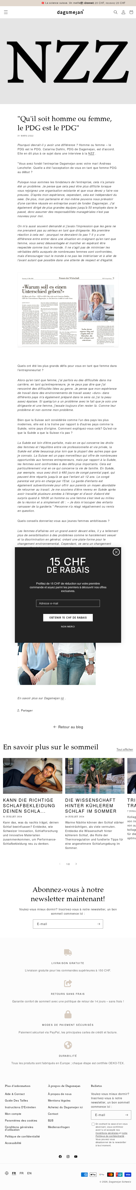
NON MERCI (68, 626)
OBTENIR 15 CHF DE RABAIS (68, 617)
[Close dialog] (116, 552)
